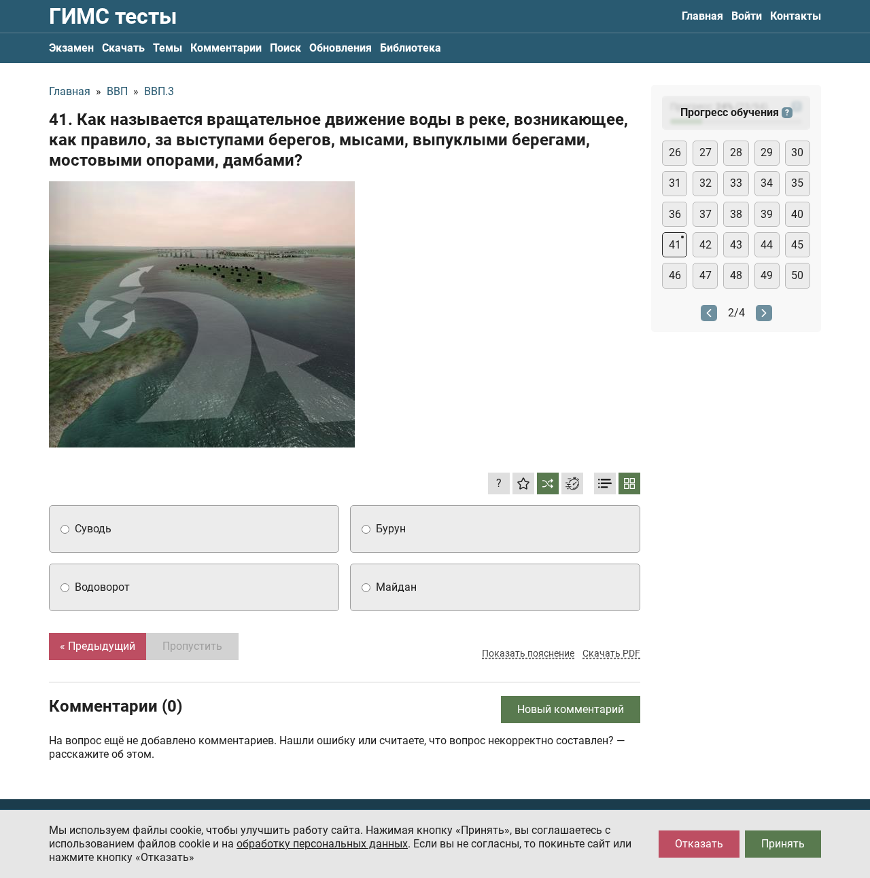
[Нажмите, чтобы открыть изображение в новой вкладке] (202, 314)
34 (767, 183)
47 (705, 275)
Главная (702, 16)
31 (675, 183)
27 (705, 152)
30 (797, 152)
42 (705, 244)
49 (767, 275)
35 (797, 183)
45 (797, 244)
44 (767, 244)
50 (797, 275)
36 (675, 214)
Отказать (699, 843)
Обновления (340, 47)
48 (736, 275)
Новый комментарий (570, 709)
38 (736, 214)
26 (675, 152)
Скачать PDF (611, 653)
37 (705, 214)
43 (736, 244)
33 (736, 183)
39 (767, 214)
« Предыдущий (97, 646)
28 (736, 152)
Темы (167, 47)
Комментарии (226, 47)
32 (705, 183)
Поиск (285, 47)
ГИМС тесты (113, 16)
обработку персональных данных (322, 843)
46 (675, 275)
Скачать (123, 47)
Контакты (795, 16)
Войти (746, 16)
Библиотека (410, 47)
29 (767, 152)
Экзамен (71, 47)
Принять (783, 843)
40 (797, 214)
